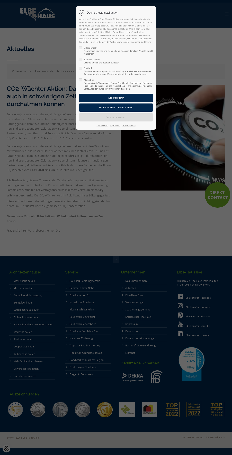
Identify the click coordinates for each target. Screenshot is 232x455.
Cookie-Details (129, 126)
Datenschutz (102, 126)
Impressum (115, 126)
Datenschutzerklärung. (141, 42)
